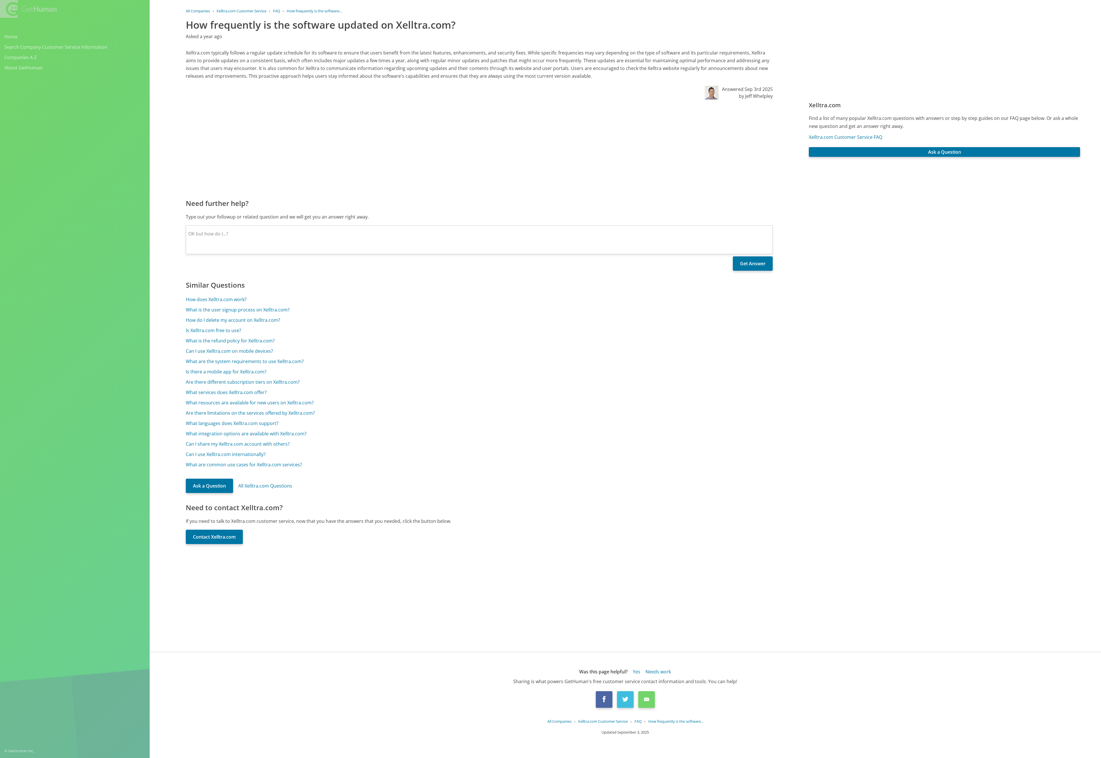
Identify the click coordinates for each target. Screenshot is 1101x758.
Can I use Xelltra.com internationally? (226, 454)
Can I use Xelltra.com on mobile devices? (229, 351)
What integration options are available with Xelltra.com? (246, 433)
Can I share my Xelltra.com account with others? (238, 444)
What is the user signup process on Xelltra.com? (238, 310)
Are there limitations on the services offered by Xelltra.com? (250, 413)
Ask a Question (209, 486)
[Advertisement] (358, 149)
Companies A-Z (20, 57)
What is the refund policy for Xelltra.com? (230, 341)
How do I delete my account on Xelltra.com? (233, 320)
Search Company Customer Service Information (55, 47)
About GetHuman (23, 68)
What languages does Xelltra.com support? (232, 423)
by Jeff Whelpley (756, 96)
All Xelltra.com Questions (265, 486)
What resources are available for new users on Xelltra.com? (250, 403)
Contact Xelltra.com (214, 537)
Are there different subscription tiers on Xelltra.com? (243, 382)
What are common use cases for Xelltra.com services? (244, 464)
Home (10, 37)
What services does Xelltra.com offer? (226, 392)
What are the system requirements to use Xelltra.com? (245, 361)
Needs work (658, 672)
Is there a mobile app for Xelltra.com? (226, 372)
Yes (636, 672)
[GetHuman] (28, 9)
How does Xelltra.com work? (216, 299)
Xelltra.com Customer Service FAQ (845, 137)
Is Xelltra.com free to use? (213, 330)
